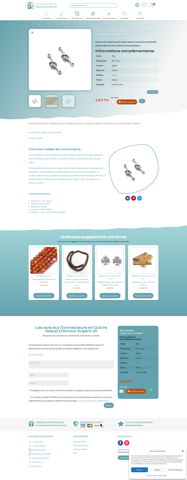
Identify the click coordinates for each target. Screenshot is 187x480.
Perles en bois (78, 276)
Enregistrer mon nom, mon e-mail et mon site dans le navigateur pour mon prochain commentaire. (71, 390)
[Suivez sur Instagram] (126, 443)
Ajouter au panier (128, 102)
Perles (85, 276)
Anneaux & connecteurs (75, 123)
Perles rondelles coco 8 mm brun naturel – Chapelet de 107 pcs (77, 282)
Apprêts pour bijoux (57, 123)
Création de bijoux (42, 123)
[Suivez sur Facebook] (120, 443)
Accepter (139, 470)
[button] (183, 451)
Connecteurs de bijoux (94, 123)
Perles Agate (47, 276)
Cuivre (114, 75)
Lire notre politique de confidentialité (93, 401)
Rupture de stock (143, 295)
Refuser (157, 470)
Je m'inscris (125, 457)
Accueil (31, 123)
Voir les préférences (175, 470)
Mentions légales (151, 475)
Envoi (108, 405)
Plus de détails (152, 92)
